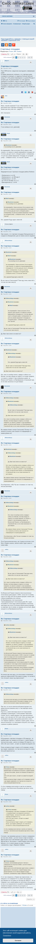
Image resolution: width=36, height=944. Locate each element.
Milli (15, 51)
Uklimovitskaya (8, 240)
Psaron (11, 51)
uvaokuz (19, 51)
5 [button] (24, 57)
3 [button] (20, 57)
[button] (13, 57)
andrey (6, 549)
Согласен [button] (18, 940)
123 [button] (29, 57)
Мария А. (7, 60)
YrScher (24, 905)
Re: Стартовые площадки (10, 101)
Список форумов (7, 16)
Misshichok (7, 117)
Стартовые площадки (10, 49)
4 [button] (22, 57)
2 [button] (18, 57)
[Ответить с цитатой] (30, 62)
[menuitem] (5, 20)
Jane (6, 95)
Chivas (6, 728)
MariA (8, 133)
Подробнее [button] (7, 935)
